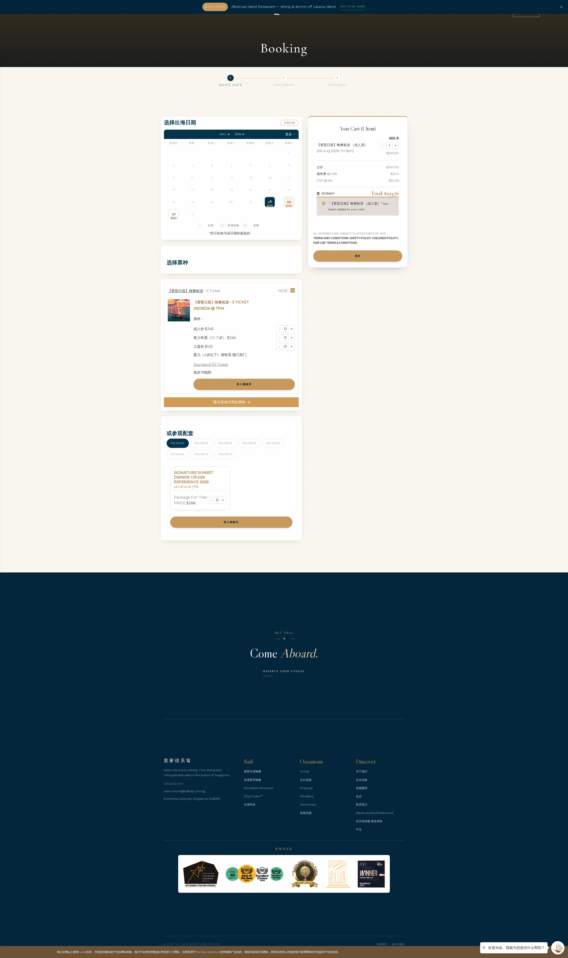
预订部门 (239, 355)
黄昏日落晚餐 (252, 771)
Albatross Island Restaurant (375, 813)
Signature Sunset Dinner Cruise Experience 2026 (193, 477)
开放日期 (289, 123)
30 (174, 213)
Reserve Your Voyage (284, 671)
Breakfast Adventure (258, 788)
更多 (358, 255)
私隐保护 (382, 944)
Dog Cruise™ (253, 796)
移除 (392, 138)
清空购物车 (328, 193)
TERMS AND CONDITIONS (331, 238)
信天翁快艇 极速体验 (369, 821)
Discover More (353, 6)
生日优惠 (306, 780)
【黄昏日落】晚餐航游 (211, 302)
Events (304, 771)
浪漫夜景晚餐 (252, 780)
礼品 (359, 796)
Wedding (306, 796)
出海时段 (249, 804)
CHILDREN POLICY (384, 238)
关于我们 (361, 771)
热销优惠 (306, 813)
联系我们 (361, 804)
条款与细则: (202, 372)
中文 (359, 829)
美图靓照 (361, 788)
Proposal (306, 788)
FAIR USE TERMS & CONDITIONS (335, 242)
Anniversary (308, 804)
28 (270, 201)
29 (289, 201)
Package (178, 443)
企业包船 (361, 780)
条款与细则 (398, 944)
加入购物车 (244, 384)
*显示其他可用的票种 (228, 402)
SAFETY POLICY (360, 238)
